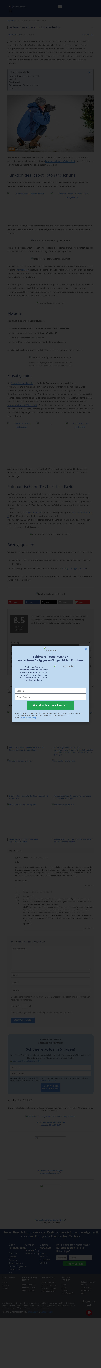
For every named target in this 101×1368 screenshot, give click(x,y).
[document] (50, 684)
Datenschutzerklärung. (28, 718)
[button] (86, 649)
